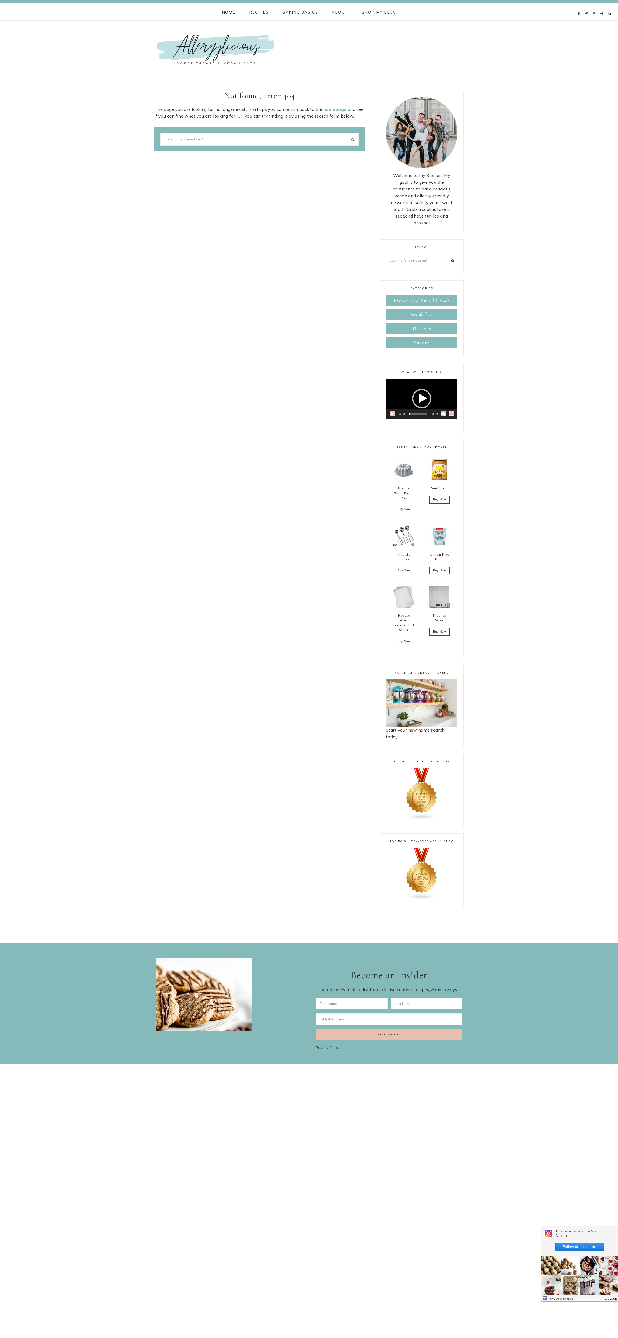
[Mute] (443, 413)
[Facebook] (580, 7)
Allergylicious (215, 49)
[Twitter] (587, 7)
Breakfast (422, 314)
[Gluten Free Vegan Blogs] (421, 874)
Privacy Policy (328, 1047)
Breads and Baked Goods (422, 300)
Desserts (422, 328)
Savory (421, 342)
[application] (421, 399)
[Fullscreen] (451, 413)
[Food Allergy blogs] (421, 794)
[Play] (392, 413)
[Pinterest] (595, 7)
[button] (421, 398)
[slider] (418, 414)
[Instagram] (602, 7)
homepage (335, 109)
